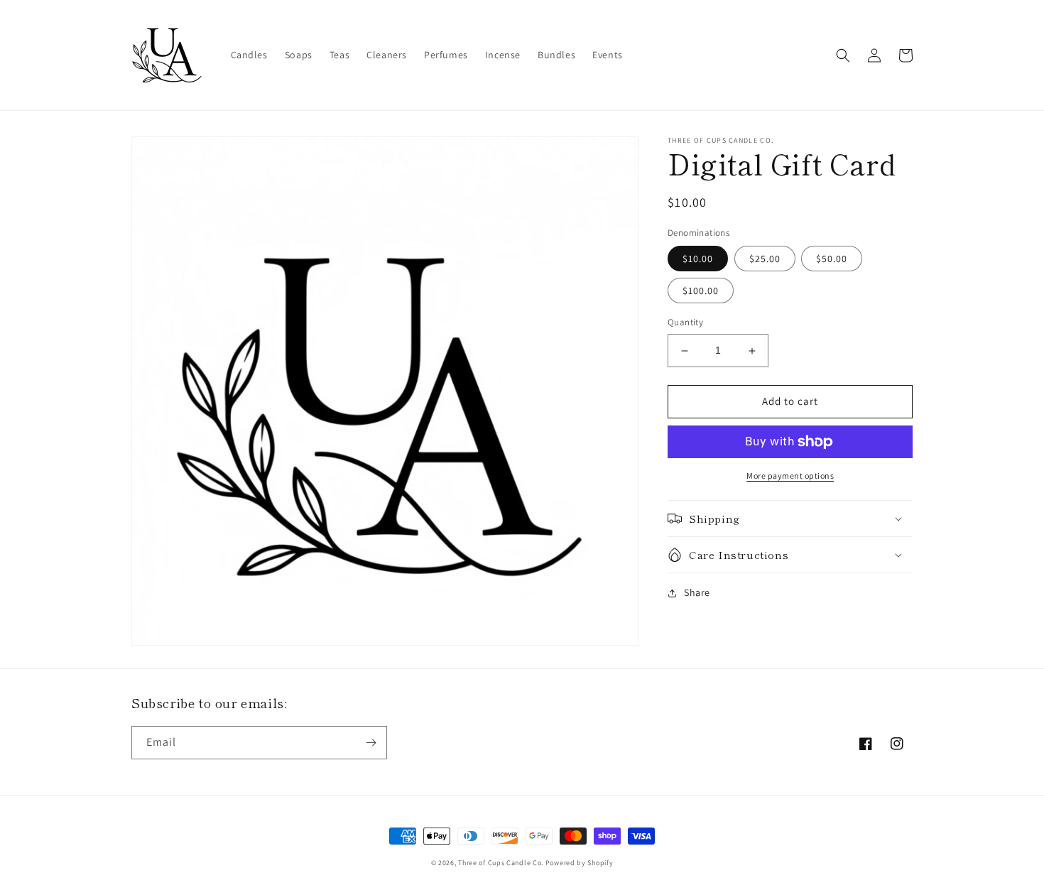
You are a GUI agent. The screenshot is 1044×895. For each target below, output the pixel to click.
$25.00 (765, 259)
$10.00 (698, 259)
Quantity (685, 323)
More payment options (790, 475)
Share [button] (697, 592)
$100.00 (701, 291)
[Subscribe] (370, 742)
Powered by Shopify (579, 862)
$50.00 (831, 259)
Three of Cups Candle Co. (500, 862)
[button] (843, 55)
